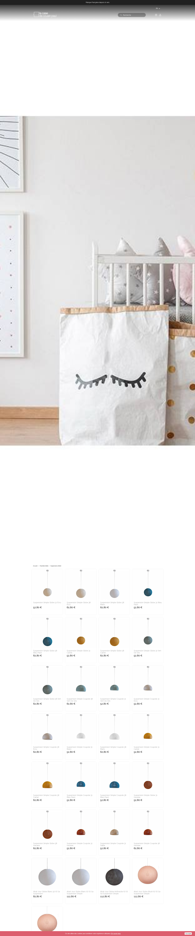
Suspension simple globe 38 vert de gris (47, 700)
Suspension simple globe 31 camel (78, 652)
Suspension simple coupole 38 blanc (113, 748)
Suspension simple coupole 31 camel (146, 748)
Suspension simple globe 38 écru (79, 604)
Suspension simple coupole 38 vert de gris (80, 700)
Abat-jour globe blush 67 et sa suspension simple (147, 893)
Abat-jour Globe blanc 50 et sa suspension (46, 893)
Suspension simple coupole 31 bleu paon (79, 796)
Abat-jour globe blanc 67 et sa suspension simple (80, 893)
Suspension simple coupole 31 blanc (79, 748)
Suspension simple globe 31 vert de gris (147, 652)
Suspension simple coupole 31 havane (79, 844)
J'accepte (188, 933)
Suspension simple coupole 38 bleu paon (113, 796)
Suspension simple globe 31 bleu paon (148, 604)
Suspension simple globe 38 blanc (112, 604)
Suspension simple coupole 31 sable (113, 844)
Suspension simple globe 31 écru (47, 603)
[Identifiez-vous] (160, 16)
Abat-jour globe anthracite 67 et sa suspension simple (114, 893)
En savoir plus (116, 933)
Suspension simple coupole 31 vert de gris (113, 700)
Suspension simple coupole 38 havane (147, 844)
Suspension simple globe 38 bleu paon (45, 652)
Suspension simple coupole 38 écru (46, 748)
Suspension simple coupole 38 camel (46, 796)
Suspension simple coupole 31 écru (146, 700)
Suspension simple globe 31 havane (145, 796)
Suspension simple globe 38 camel (112, 652)
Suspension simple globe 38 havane (45, 844)
